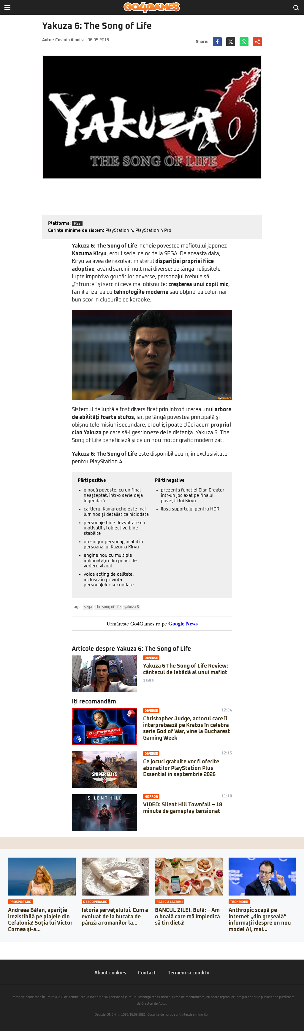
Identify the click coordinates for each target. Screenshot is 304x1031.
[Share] (6, 946)
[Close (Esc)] (2, 946)
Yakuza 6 (131, 607)
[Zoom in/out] (16, 946)
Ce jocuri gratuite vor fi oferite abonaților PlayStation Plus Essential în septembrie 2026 (181, 768)
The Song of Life (108, 607)
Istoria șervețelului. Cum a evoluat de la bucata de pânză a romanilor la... (115, 917)
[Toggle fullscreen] (11, 946)
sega (88, 607)
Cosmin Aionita (70, 40)
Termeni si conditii (189, 973)
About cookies (110, 973)
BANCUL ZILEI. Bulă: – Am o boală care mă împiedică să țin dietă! (187, 917)
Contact (147, 973)
